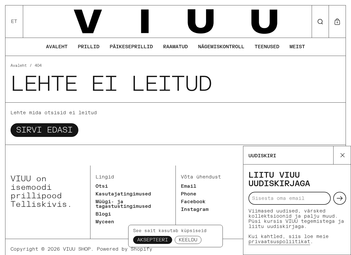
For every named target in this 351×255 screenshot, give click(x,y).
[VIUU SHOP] (175, 21)
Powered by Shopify (124, 249)
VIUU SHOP (77, 249)
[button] (14, 21)
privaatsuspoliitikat (279, 242)
